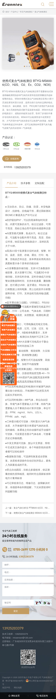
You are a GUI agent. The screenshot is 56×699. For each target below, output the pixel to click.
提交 (16, 611)
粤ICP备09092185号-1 (14, 680)
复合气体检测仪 (40, 11)
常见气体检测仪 (26, 11)
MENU (51, 3)
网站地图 (18, 687)
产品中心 (14, 11)
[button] (24, 66)
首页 (7, 11)
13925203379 (22, 167)
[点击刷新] (43, 602)
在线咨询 (14, 158)
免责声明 (6, 687)
